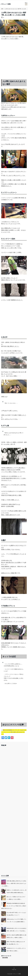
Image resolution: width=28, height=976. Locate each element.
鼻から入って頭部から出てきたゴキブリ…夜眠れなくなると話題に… (16, 898)
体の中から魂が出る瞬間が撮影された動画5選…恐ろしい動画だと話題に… (16, 936)
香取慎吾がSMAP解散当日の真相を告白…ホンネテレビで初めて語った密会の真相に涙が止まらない (13, 906)
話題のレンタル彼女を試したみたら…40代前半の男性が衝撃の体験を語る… (16, 891)
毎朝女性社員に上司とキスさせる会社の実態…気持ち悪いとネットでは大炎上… (16, 929)
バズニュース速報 (6, 4)
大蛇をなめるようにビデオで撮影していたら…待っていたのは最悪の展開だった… (13, 921)
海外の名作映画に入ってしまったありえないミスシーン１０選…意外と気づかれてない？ (13, 732)
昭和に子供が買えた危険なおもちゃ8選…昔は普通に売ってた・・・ (16, 943)
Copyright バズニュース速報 (14, 973)
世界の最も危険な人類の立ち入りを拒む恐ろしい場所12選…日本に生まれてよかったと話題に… (13, 883)
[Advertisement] (14, 61)
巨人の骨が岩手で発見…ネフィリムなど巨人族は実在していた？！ (16, 914)
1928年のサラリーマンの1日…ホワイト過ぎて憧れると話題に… (16, 949)
